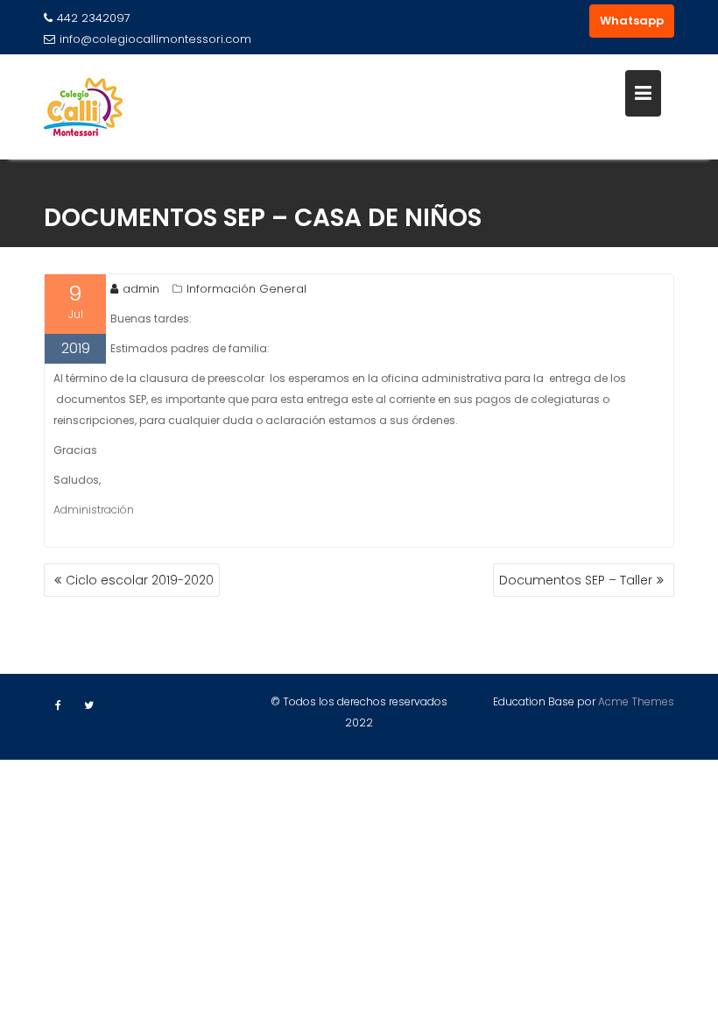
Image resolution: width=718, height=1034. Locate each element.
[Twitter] (88, 705)
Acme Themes (636, 701)
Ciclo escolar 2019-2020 (140, 580)
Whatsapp (632, 20)
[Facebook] (58, 705)
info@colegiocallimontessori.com (155, 39)
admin (141, 288)
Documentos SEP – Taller (575, 580)
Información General (246, 288)
